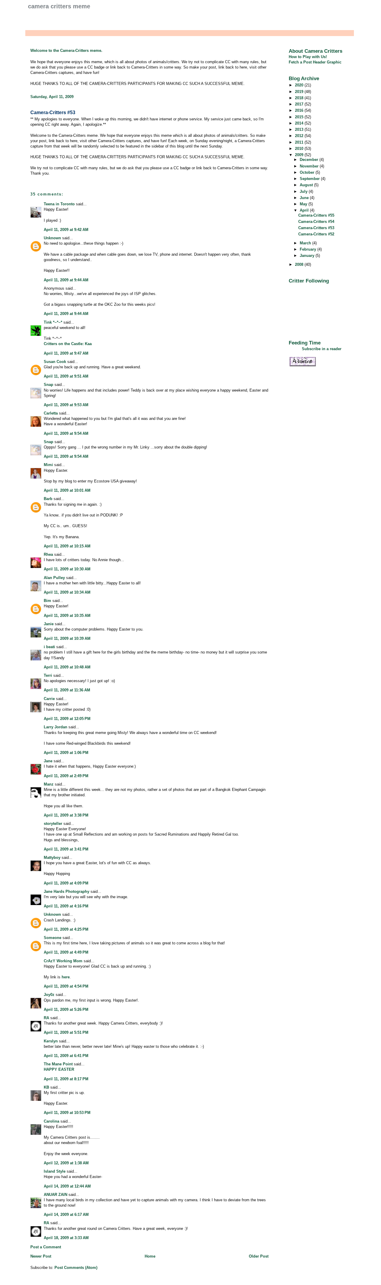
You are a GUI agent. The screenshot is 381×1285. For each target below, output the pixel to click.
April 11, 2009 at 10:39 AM (67, 638)
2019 (300, 91)
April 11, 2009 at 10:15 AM (67, 546)
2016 (300, 110)
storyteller (53, 823)
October (308, 172)
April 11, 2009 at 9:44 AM (66, 280)
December (309, 159)
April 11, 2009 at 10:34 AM (67, 592)
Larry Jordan (55, 727)
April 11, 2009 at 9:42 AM (66, 229)
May (304, 204)
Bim (47, 600)
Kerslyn (51, 1041)
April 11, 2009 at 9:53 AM (66, 405)
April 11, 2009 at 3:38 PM (66, 815)
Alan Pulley (54, 577)
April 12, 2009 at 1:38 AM (66, 1163)
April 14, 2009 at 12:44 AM (67, 1186)
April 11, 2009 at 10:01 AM (67, 490)
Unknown (52, 238)
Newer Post (40, 1256)
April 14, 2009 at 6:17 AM (66, 1214)
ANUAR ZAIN (55, 1194)
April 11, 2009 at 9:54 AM (66, 433)
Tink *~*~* (53, 322)
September (310, 178)
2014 (300, 123)
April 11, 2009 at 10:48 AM (67, 667)
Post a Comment (45, 1247)
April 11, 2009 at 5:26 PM (66, 1009)
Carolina (51, 1121)
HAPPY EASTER (59, 1069)
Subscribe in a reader (321, 349)
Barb (48, 498)
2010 (300, 148)
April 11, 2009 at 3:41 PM (66, 849)
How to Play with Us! (308, 57)
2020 (300, 85)
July (304, 191)
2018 (300, 98)
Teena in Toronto (59, 204)
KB (46, 1087)
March (306, 243)
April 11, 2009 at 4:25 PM (66, 929)
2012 (300, 136)
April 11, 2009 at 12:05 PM (67, 718)
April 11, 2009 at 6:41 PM (66, 1055)
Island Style (54, 1171)
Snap (48, 384)
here (66, 977)
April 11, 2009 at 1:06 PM (66, 752)
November (310, 166)
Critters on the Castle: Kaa (68, 344)
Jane (48, 761)
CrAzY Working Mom (63, 961)
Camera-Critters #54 (316, 221)
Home (150, 1256)
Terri (48, 675)
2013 (300, 129)
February (308, 249)
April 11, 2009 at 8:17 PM (66, 1079)
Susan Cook (55, 361)
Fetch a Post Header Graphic (315, 62)
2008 (300, 264)
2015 (300, 117)
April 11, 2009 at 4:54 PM (66, 986)
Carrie (49, 698)
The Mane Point (58, 1064)
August (307, 185)
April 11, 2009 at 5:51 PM (66, 1032)
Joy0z (49, 994)
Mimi (48, 465)
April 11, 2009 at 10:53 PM (67, 1112)
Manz (49, 784)
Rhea (48, 554)
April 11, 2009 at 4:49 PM (66, 952)
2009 (300, 155)
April (305, 210)
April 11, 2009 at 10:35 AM (67, 615)
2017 (300, 104)
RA (46, 1018)
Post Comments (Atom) (75, 1267)
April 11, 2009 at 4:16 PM (66, 906)
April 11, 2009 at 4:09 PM (66, 883)
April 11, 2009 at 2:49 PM (66, 776)
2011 (300, 142)
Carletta (51, 413)
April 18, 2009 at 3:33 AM (66, 1238)
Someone (52, 937)
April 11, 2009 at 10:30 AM (67, 569)
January (308, 255)
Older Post (258, 1256)
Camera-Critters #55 (316, 215)
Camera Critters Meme (59, 6)
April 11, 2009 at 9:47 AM (66, 353)
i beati (49, 647)
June (305, 197)
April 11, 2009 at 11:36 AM (67, 690)
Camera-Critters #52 (316, 234)
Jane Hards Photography (66, 891)
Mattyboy (52, 857)
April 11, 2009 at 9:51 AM (66, 376)
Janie (49, 624)
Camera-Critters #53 (52, 112)
